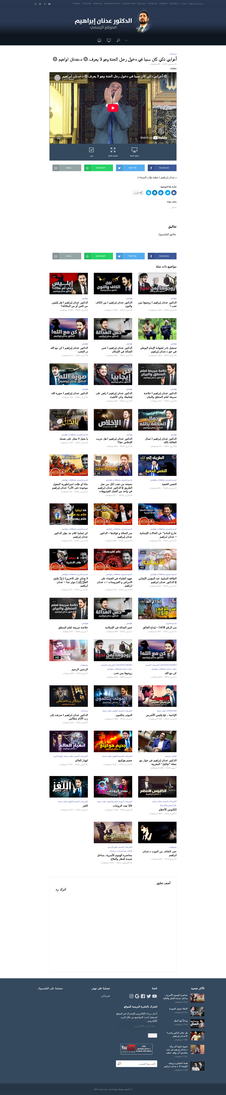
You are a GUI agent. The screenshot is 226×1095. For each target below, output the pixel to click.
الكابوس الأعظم (168, 809)
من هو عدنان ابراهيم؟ (195, 3)
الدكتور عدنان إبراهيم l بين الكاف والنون (114, 304)
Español (163, 3)
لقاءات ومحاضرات (124, 851)
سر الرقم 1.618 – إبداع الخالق (160, 627)
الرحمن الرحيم (80, 669)
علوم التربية (113, 847)
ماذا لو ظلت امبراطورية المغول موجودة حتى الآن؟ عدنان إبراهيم (70, 486)
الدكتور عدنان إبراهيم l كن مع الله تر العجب (69, 349)
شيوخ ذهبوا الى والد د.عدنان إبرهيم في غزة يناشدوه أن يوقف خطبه (177, 1049)
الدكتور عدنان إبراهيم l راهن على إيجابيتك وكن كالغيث (114, 395)
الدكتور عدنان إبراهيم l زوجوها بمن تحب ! (157, 304)
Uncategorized (168, 665)
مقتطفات (72, 434)
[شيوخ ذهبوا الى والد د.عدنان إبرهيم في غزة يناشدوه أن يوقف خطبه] (197, 1049)
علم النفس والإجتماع (168, 805)
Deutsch (174, 3)
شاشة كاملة (113, 155)
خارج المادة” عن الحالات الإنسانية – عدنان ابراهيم (158, 535)
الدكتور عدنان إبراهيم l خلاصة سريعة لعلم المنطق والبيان (160, 395)
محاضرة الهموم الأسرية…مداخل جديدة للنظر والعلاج (114, 857)
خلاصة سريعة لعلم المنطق (73, 627)
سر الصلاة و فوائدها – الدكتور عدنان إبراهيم (116, 535)
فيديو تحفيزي (82, 434)
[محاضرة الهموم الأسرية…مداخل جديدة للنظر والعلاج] (197, 998)
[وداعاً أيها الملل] (197, 1023)
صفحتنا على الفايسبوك (50, 988)
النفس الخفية (169, 484)
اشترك (152, 1035)
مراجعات (173, 53)
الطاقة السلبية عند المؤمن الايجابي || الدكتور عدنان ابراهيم (157, 580)
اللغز (85, 805)
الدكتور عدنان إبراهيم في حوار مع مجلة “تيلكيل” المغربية (158, 762)
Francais (152, 3)
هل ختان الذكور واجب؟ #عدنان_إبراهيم (177, 1034)
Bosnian (98, 3)
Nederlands (129, 3)
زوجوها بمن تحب (123, 673)
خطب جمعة (172, 669)
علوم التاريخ (58, 756)
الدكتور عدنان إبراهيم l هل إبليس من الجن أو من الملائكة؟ (70, 304)
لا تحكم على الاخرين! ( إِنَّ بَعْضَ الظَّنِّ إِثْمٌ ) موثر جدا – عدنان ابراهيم (70, 582)
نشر (91, 155)
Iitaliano (86, 3)
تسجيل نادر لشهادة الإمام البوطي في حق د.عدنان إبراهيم (158, 349)
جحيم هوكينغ (125, 760)
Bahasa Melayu (112, 3)
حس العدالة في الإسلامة (118, 627)
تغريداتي (105, 995)
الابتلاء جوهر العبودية (178, 1008)
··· (126, 40)
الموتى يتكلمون (124, 715)
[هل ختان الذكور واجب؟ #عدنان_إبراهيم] (197, 1035)
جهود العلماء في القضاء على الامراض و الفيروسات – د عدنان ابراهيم (114, 582)
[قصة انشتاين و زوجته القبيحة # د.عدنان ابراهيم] (197, 1066)
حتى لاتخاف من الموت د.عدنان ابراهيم (160, 853)
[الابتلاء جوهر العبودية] (197, 1011)
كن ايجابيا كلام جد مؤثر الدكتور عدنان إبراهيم (71, 535)
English (141, 3)
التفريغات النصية (152, 665)
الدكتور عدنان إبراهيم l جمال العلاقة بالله (161, 440)
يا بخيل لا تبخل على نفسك (73, 438)
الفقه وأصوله (113, 801)
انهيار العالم (81, 760)
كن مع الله (171, 673)
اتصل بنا (183, 3)
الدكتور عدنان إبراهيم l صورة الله (69, 393)
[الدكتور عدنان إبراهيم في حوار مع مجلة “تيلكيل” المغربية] (157, 741)
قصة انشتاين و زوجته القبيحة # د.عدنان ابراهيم (176, 1065)
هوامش (174, 298)
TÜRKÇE (76, 3)
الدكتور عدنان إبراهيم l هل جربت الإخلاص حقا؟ (114, 440)
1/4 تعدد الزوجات (122, 805)
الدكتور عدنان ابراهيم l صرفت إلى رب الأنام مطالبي (69, 716)
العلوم (115, 710)
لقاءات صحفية (171, 756)
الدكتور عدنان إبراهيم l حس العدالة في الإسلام (117, 349)
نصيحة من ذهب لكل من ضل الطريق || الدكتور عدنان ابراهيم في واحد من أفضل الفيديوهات (115, 488)
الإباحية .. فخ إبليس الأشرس (161, 715)
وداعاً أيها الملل (181, 1020)
